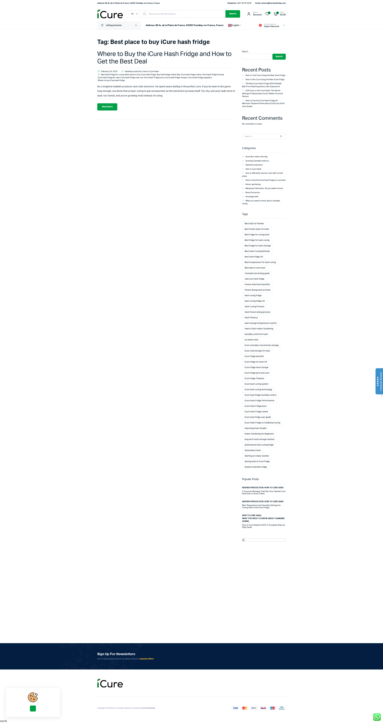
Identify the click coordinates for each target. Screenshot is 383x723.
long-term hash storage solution (260, 439)
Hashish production (133, 72)
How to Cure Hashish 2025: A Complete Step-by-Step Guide (264, 526)
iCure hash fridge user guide (258, 417)
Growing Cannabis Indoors (257, 161)
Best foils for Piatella (254, 224)
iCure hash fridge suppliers (200, 78)
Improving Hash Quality (255, 428)
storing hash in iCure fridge (257, 461)
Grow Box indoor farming (257, 157)
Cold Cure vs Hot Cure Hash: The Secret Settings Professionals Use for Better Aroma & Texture (262, 93)
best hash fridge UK (254, 257)
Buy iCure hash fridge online (189, 75)
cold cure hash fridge (254, 279)
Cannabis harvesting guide (257, 273)
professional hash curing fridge (259, 445)
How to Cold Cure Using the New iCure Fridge (265, 75)
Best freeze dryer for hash (257, 229)
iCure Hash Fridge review (256, 412)
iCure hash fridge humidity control (260, 395)
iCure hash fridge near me (131, 78)
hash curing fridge (253, 296)
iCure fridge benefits (254, 356)
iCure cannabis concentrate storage (262, 345)
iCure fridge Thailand (254, 378)
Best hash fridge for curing (112, 75)
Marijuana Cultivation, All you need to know (264, 188)
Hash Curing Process (254, 307)
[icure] (110, 13)
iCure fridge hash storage (256, 367)
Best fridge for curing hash (257, 235)
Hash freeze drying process (257, 312)
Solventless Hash (253, 450)
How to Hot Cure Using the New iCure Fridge (265, 80)
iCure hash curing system (256, 384)
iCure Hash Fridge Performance (259, 401)
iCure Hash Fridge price (154, 78)
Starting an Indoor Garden (257, 456)
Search (232, 14)
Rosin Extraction (253, 193)
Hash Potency (251, 318)
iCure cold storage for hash (257, 351)
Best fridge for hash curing (257, 240)
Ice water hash (252, 340)
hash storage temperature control (260, 323)
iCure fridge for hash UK (256, 362)
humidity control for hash (256, 334)
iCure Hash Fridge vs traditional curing (262, 423)
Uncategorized (252, 197)
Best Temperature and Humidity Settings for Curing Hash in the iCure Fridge (261, 506)
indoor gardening (253, 184)
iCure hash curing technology (258, 390)
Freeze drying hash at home (258, 290)
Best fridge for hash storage (258, 246)
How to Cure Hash (151, 72)
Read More (107, 107)
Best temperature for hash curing (260, 262)
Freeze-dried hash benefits (257, 284)
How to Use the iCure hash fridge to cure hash (266, 180)
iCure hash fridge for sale (109, 78)
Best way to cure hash (255, 268)
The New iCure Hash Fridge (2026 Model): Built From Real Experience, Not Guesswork (262, 85)
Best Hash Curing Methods (257, 251)
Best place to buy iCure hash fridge (140, 75)
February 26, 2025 (109, 72)
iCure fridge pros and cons (257, 373)
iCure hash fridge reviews (176, 78)
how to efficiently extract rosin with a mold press (262, 174)
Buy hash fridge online (166, 75)
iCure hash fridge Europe (213, 75)
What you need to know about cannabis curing (261, 202)
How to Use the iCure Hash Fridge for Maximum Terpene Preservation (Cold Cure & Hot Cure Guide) (263, 103)
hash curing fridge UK (255, 301)
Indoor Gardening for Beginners (259, 434)
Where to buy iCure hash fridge (111, 80)
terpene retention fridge (256, 467)
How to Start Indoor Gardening (259, 329)
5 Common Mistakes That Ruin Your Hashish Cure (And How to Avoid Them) (263, 493)
